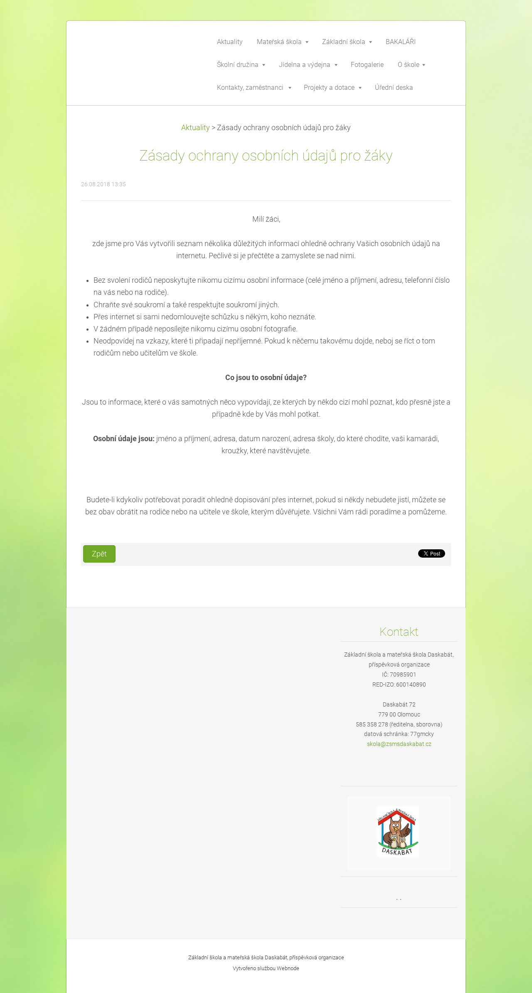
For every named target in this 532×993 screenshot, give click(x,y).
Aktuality (195, 128)
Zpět (99, 554)
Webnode (288, 968)
